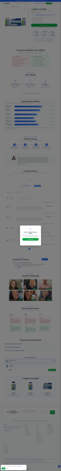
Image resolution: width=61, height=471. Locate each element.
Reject (8, 468)
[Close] (39, 227)
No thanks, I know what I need (30, 242)
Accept (3, 468)
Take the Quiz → (31, 239)
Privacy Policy (20, 466)
